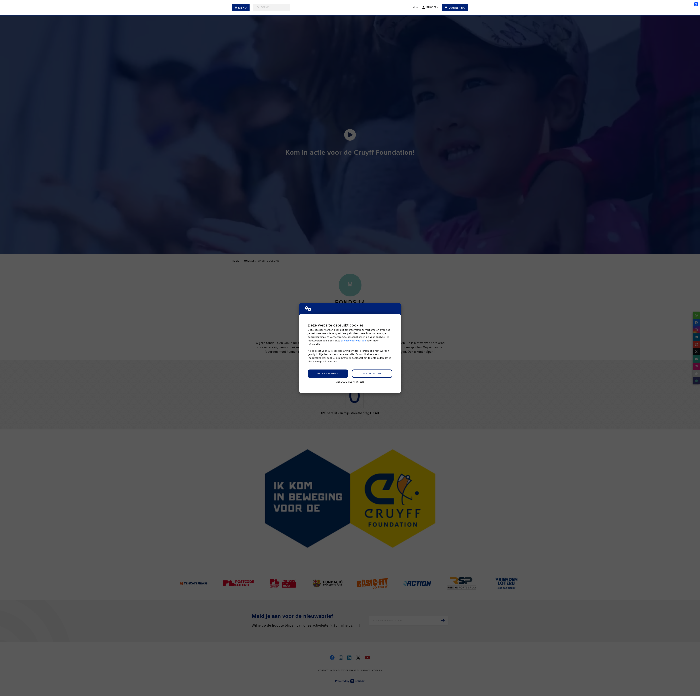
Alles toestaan (328, 373)
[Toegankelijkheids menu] (696, 4)
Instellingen (372, 373)
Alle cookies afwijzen (350, 382)
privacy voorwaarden (353, 340)
